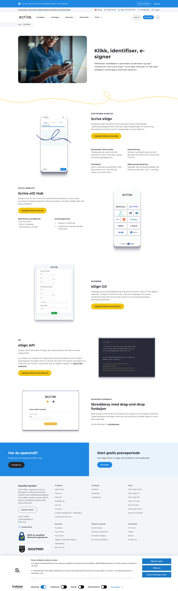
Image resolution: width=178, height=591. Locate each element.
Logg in (157, 10)
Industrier (94, 489)
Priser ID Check (133, 501)
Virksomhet (132, 524)
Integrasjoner (96, 497)
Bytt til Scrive (59, 547)
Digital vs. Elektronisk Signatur (66, 540)
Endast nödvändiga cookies (157, 575)
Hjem (19, 24)
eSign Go (58, 493)
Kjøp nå (136, 17)
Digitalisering (59, 543)
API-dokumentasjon (98, 536)
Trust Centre (59, 532)
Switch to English (144, 3)
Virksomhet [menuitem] (84, 17)
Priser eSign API (134, 497)
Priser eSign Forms (135, 509)
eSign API (58, 497)
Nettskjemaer (60, 501)
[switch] (64, 587)
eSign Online (59, 489)
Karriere (131, 536)
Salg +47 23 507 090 (128, 10)
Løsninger (95, 485)
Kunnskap (58, 528)
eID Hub (58, 505)
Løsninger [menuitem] (55, 17)
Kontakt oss (16, 465)
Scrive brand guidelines (99, 540)
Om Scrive (132, 528)
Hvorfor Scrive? (28, 510)
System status (96, 528)
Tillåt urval (156, 568)
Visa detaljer (115, 587)
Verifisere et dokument (99, 532)
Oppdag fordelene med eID (32, 211)
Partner (131, 532)
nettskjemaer (113, 424)
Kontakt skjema (26, 527)
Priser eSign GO (134, 493)
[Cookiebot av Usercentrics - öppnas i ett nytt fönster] (17, 587)
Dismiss (157, 4)
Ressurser (58, 524)
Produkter (59, 485)
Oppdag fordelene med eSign (106, 136)
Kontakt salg (144, 10)
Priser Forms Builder (135, 513)
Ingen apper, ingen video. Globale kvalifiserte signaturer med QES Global (44, 10)
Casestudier (95, 493)
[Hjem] (25, 17)
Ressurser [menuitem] (69, 17)
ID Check (58, 509)
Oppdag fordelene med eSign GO (107, 306)
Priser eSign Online (135, 489)
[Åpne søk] (158, 17)
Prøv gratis (105, 465)
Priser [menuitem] (97, 17)
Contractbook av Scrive (63, 517)
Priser (130, 485)
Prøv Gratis (148, 17)
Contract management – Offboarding (68, 513)
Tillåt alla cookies (156, 561)
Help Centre (111, 10)
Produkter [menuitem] (40, 17)
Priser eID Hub (133, 505)
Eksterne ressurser (98, 524)
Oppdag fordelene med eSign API (34, 373)
